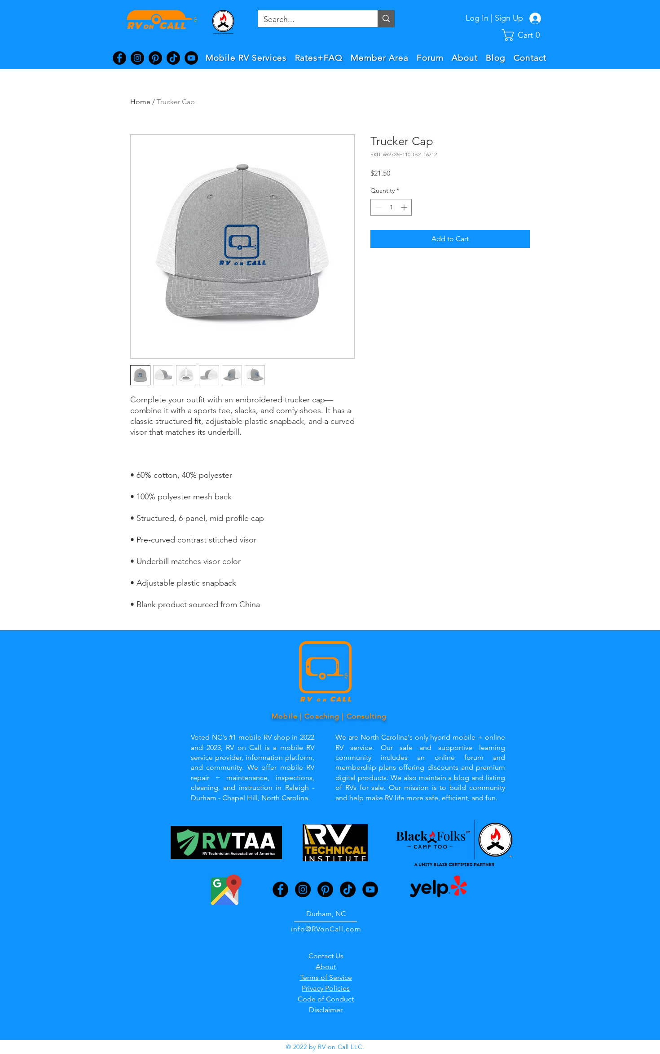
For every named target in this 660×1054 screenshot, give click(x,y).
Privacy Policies (326, 988)
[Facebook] (119, 58)
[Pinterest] (155, 58)
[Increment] (404, 207)
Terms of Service (326, 977)
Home (140, 101)
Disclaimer (326, 1009)
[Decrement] (377, 207)
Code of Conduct (326, 999)
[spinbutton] (391, 207)
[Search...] (386, 18)
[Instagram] (137, 58)
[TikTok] (173, 58)
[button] (525, 35)
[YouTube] (191, 58)
